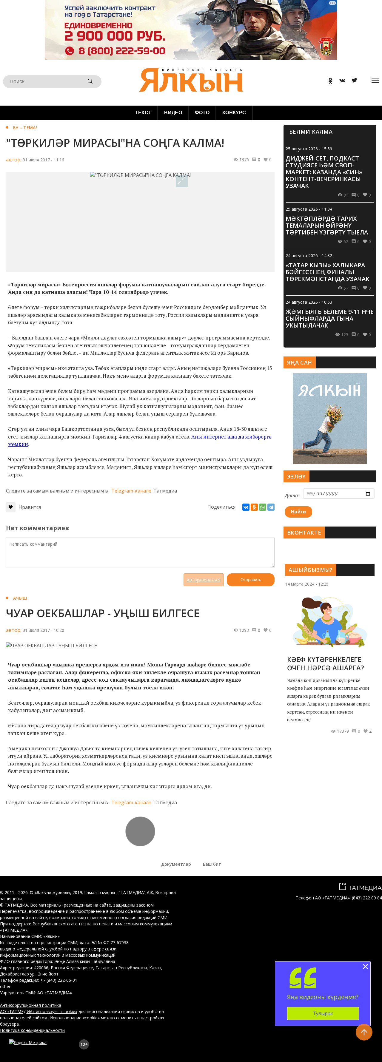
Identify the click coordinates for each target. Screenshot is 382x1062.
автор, (13, 159)
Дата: (292, 495)
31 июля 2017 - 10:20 (43, 630)
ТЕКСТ (143, 112)
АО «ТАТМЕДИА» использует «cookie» (38, 1011)
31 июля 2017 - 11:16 (43, 160)
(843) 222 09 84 (367, 898)
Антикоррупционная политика (30, 1005)
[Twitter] (352, 81)
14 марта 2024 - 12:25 (307, 584)
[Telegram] (271, 507)
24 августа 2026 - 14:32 (309, 255)
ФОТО (202, 112)
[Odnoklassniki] (328, 81)
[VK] (340, 81)
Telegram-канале (131, 490)
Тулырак (323, 1013)
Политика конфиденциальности (32, 1030)
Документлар (176, 864)
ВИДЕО (173, 112)
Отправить (251, 579)
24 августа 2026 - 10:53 (309, 302)
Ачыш (20, 598)
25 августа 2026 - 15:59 (309, 149)
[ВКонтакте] (245, 507)
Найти (298, 511)
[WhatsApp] (262, 507)
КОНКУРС (234, 112)
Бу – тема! (25, 127)
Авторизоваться (204, 580)
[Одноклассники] (254, 507)
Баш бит (212, 864)
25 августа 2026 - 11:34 (309, 209)
